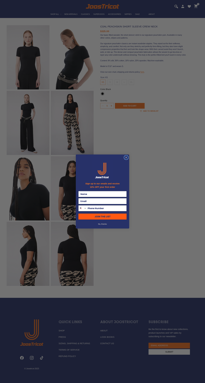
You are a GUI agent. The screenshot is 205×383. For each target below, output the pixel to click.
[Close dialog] (126, 157)
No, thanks (102, 224)
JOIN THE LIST (103, 216)
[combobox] (82, 208)
